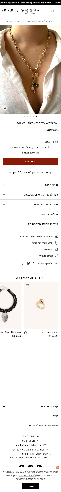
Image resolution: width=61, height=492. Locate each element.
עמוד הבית (49, 21)
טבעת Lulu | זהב (50, 332)
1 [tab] (36, 116)
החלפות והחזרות (49, 214)
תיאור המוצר (51, 184)
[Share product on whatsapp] (28, 263)
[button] (27, 285)
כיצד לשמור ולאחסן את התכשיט (41, 194)
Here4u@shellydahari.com (28, 445)
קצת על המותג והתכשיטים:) (43, 224)
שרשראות (40, 21)
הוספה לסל (31, 161)
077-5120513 (28, 440)
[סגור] (57, 467)
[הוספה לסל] (26, 332)
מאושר (30, 486)
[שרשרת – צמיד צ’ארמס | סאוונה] (23, 262)
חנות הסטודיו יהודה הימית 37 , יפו (28, 449)
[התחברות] (17, 11)
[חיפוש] (52, 11)
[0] (3, 11)
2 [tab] (33, 116)
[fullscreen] (5, 108)
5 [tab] (24, 116)
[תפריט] (57, 11)
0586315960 (28, 436)
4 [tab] (27, 116)
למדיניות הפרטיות (27, 475)
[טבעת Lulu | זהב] (41, 305)
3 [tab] (30, 116)
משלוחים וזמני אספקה (46, 204)
